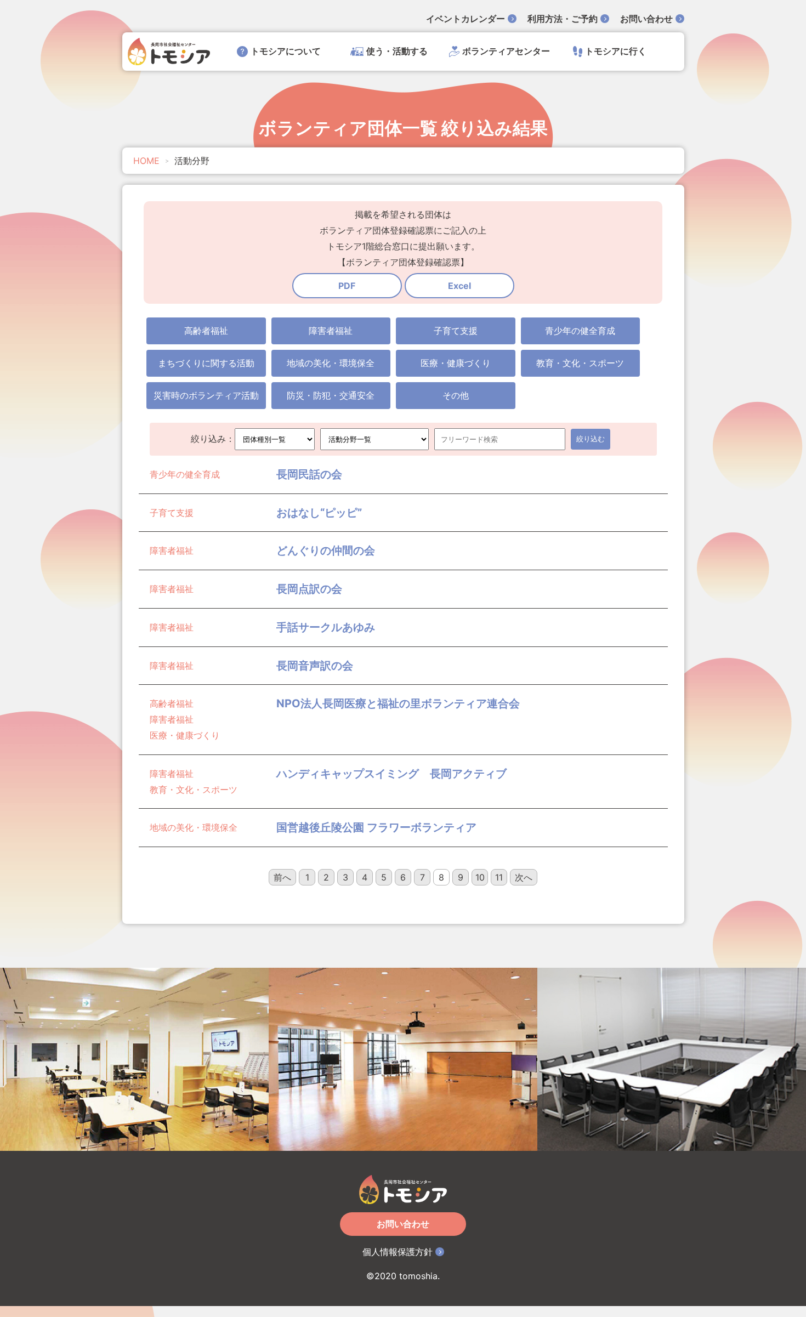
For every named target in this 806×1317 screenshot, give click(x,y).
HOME (146, 160)
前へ (282, 877)
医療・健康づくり (456, 362)
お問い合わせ (646, 18)
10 (480, 877)
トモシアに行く (615, 51)
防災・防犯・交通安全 (330, 395)
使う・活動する (397, 51)
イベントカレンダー (465, 18)
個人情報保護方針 (397, 1251)
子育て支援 (456, 330)
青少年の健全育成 (580, 330)
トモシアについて (286, 51)
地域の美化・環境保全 (330, 362)
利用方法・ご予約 (562, 18)
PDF (346, 285)
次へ (523, 877)
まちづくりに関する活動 (206, 362)
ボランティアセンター (506, 51)
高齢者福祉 (206, 330)
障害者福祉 (331, 330)
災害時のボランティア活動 (206, 395)
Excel (459, 285)
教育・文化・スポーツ (580, 362)
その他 (455, 395)
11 (499, 877)
